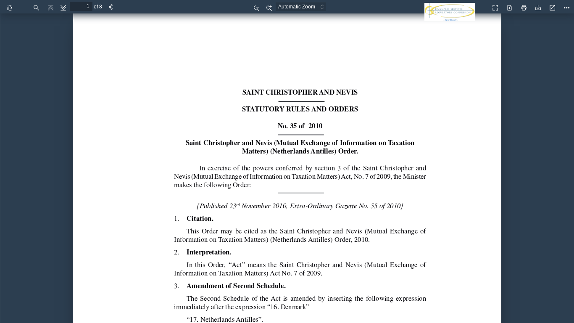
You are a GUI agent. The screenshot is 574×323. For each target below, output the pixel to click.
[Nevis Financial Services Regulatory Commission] (451, 17)
